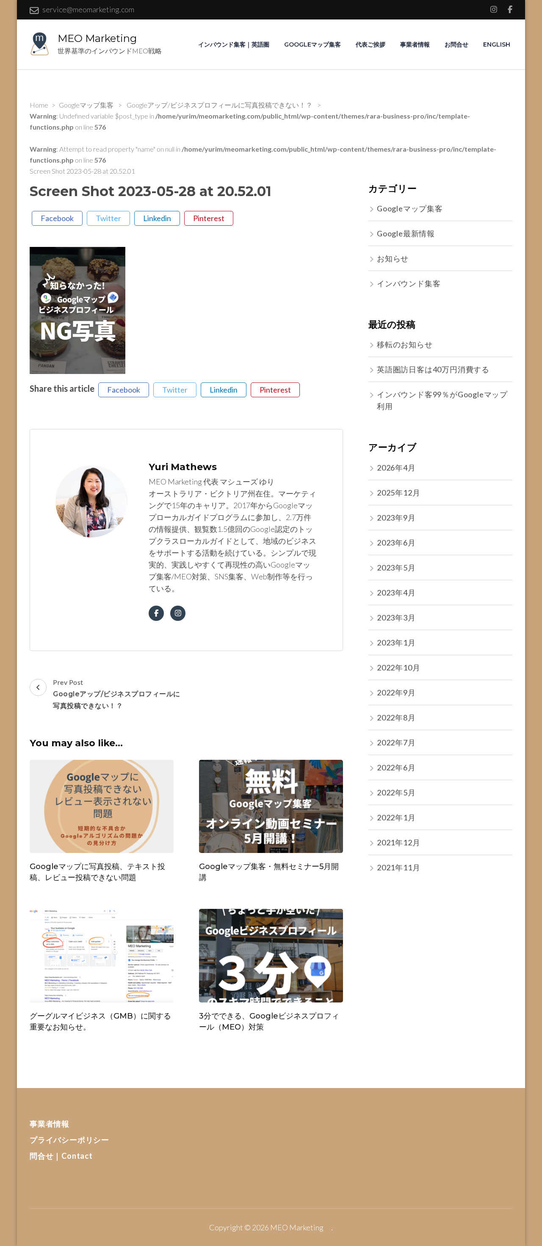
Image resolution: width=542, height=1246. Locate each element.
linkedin (157, 218)
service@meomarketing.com (88, 9)
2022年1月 (396, 817)
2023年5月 (396, 567)
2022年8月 (396, 717)
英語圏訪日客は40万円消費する (433, 369)
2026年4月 (396, 467)
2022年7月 (396, 742)
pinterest (208, 218)
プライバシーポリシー (69, 1139)
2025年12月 (398, 492)
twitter (108, 218)
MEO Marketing (102, 38)
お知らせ (393, 258)
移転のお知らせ (405, 344)
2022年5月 (396, 792)
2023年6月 (396, 542)
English (496, 44)
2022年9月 (396, 692)
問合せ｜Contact (61, 1155)
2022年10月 (398, 667)
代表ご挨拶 (370, 44)
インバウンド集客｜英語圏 (233, 44)
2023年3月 (396, 617)
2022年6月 (396, 767)
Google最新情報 (406, 233)
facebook (57, 218)
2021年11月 (398, 867)
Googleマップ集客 (312, 44)
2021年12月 (398, 842)
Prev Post (116, 694)
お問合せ (456, 44)
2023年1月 (396, 642)
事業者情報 (415, 44)
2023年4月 (396, 592)
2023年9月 (396, 517)
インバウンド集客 (408, 283)
